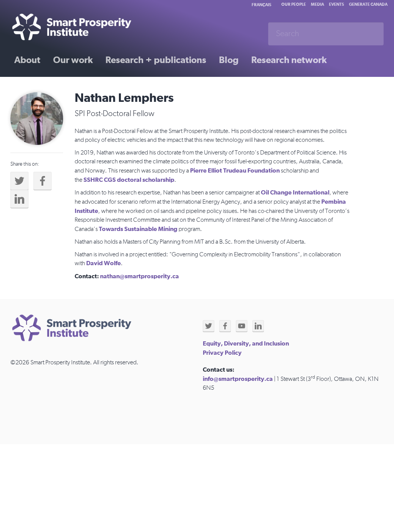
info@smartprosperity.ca (238, 379)
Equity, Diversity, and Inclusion (246, 344)
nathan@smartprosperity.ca (139, 276)
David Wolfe (103, 263)
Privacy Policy (222, 353)
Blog (229, 60)
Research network (289, 60)
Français (261, 5)
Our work (73, 60)
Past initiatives (44, 87)
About (27, 60)
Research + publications (155, 60)
